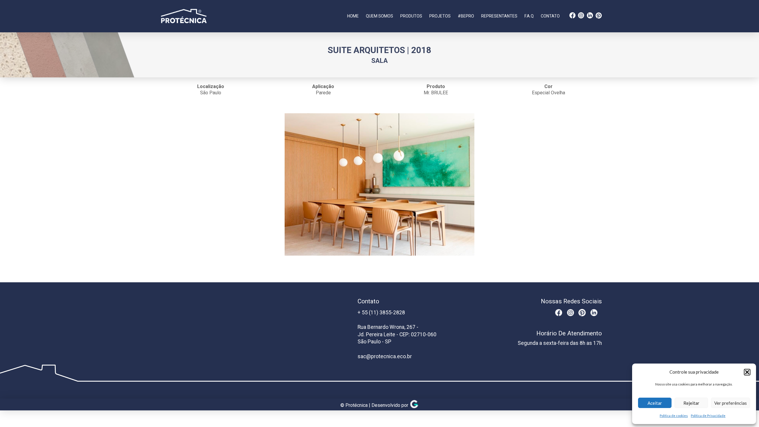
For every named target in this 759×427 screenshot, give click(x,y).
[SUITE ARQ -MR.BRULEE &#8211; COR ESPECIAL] (379, 184)
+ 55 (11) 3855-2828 (381, 313)
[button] (747, 372)
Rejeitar (691, 403)
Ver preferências (730, 403)
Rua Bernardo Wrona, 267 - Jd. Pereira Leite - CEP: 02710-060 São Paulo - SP (397, 334)
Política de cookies (674, 416)
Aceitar (655, 403)
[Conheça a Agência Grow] (414, 405)
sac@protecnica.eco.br (385, 356)
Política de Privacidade (708, 416)
